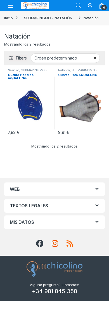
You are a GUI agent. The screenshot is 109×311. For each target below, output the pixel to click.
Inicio (8, 18)
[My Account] (90, 5)
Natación (14, 70)
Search (78, 6)
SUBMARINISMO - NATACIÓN (48, 18)
